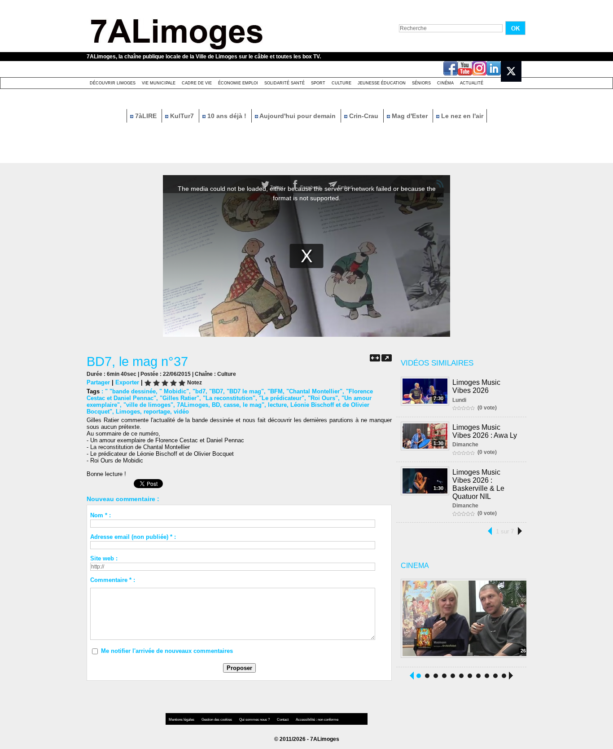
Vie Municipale (158, 83)
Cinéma (445, 83)
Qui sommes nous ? (255, 720)
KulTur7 (182, 115)
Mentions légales (182, 720)
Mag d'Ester (409, 115)
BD (216, 404)
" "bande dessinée (130, 391)
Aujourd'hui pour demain (297, 115)
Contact (283, 720)
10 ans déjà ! (227, 115)
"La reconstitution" (229, 398)
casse (231, 404)
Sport (318, 83)
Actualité (471, 83)
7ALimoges (192, 404)
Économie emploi (238, 83)
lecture (277, 404)
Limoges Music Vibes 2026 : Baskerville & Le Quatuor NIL (478, 484)
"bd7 (199, 391)
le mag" (253, 404)
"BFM (275, 391)
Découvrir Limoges (113, 83)
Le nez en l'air (461, 115)
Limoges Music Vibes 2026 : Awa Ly (484, 431)
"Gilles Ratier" (179, 398)
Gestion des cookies (217, 720)
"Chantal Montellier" (314, 391)
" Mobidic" (174, 391)
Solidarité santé (284, 83)
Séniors (421, 83)
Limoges (128, 411)
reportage (157, 411)
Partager (98, 382)
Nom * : (100, 515)
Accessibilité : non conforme (317, 720)
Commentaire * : (112, 580)
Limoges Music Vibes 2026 (476, 386)
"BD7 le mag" (245, 391)
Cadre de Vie (197, 83)
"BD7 (216, 391)
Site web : (104, 558)
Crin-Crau (363, 115)
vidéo (181, 411)
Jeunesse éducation (382, 83)
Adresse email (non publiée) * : (133, 536)
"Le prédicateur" (281, 398)
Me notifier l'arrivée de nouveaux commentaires (167, 651)
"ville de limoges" (148, 404)
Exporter (127, 382)
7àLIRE (145, 115)
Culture (341, 83)
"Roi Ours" (323, 398)
